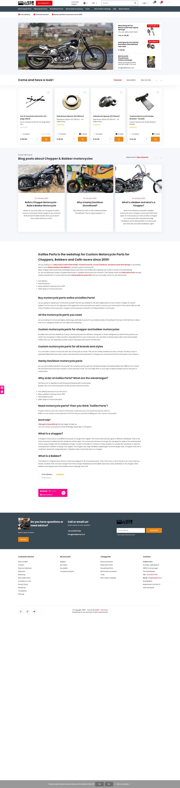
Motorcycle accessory (74, 9)
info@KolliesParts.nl (76, 534)
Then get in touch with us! (48, 424)
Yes (99, 784)
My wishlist (64, 568)
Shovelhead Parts (56, 9)
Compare (26, 134)
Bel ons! (23, 539)
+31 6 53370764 (74, 531)
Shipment (21, 571)
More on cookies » (123, 784)
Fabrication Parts (40, 9)
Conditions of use (24, 581)
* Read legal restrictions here (126, 535)
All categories (43, 3)
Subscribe (154, 530)
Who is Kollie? (23, 562)
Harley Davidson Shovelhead (59, 267)
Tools (87, 9)
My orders (63, 565)
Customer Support (75, 3)
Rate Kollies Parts (24, 578)
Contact (21, 565)
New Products (124, 9)
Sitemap (21, 594)
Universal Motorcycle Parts (81, 275)
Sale (114, 9)
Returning (21, 575)
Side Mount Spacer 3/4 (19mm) (70, 116)
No (109, 784)
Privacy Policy (23, 584)
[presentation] (156, 81)
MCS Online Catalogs (102, 9)
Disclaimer (22, 588)
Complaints (22, 591)
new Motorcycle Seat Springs (119, 265)
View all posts (142, 157)
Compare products (67, 571)
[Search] (135, 3)
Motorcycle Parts (24, 9)
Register (63, 562)
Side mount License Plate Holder (66, 265)
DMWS (97, 610)
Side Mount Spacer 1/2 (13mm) (106, 116)
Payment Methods (25, 568)
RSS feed (104, 610)
